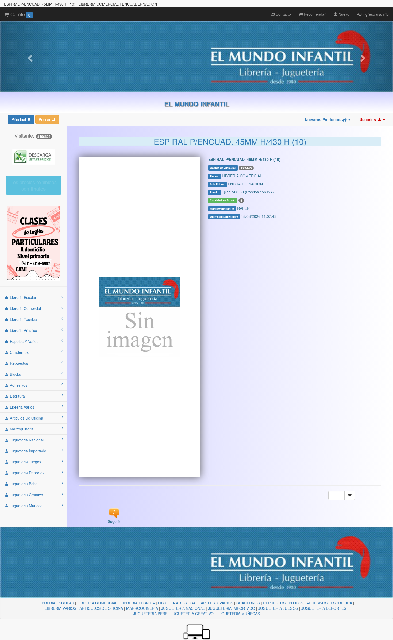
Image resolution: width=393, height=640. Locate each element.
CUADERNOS (248, 603)
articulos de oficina (26, 418)
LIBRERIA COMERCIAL (97, 603)
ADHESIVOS (317, 603)
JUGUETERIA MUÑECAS (238, 613)
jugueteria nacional (26, 440)
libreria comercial (25, 308)
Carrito (19, 14)
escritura (17, 396)
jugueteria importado (27, 450)
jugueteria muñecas (26, 505)
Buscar (45, 119)
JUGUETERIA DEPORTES (323, 608)
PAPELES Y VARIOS (216, 603)
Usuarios (368, 119)
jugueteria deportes (26, 472)
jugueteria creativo (26, 494)
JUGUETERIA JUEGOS (278, 608)
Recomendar (314, 14)
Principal (19, 119)
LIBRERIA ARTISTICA (176, 603)
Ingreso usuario (375, 14)
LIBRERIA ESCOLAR (56, 603)
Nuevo (343, 14)
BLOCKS (296, 603)
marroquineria (21, 429)
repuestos (18, 363)
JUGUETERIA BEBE (150, 613)
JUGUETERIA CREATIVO (192, 613)
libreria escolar (22, 297)
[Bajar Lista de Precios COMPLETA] (33, 156)
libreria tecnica (23, 319)
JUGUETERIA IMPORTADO (231, 608)
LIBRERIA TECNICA (138, 603)
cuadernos (19, 352)
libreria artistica (23, 330)
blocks (15, 374)
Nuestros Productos (323, 119)
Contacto (283, 14)
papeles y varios (23, 341)
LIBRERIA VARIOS (60, 608)
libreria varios (21, 407)
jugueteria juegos (25, 461)
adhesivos (18, 385)
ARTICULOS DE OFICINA (101, 608)
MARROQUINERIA (142, 608)
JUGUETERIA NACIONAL (183, 608)
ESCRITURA (341, 603)
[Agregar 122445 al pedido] (349, 495)
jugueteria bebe (23, 483)
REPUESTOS (274, 603)
